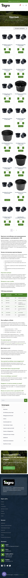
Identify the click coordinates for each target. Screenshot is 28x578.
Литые (19, 20)
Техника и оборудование (14, 431)
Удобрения (14, 437)
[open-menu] (25, 5)
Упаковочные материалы (14, 440)
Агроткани (5, 409)
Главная (5, 20)
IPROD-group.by (21, 574)
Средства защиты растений (14, 428)
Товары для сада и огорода (8, 434)
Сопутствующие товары (14, 425)
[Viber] (4, 574)
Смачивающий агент (7, 421)
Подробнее (7, 126)
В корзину (7, 52)
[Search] (25, 400)
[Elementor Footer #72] (2, 566)
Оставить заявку (9, 467)
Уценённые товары (7, 443)
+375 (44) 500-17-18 (9, 561)
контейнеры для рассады (20, 343)
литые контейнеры (8, 343)
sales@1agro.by (8, 551)
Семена (4, 418)
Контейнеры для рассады (12, 20)
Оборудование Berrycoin (8, 415)
